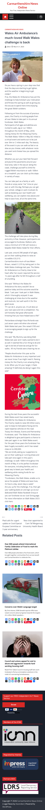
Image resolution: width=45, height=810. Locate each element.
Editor (9, 47)
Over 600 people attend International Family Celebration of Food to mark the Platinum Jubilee (21, 546)
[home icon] (5, 17)
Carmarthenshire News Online (22, 5)
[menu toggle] (11, 17)
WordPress (6, 806)
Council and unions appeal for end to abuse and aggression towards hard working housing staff (20, 663)
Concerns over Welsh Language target (21, 607)
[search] (41, 17)
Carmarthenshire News (14, 29)
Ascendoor (20, 803)
